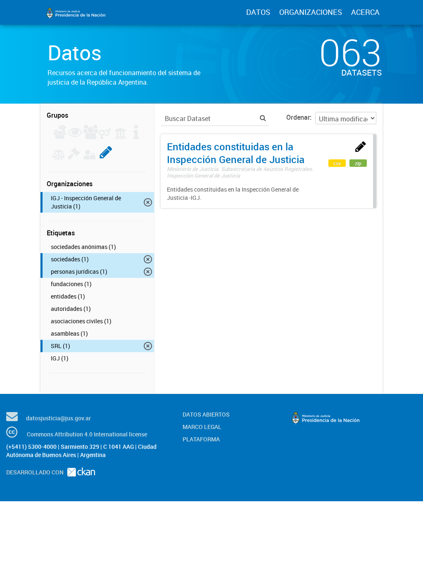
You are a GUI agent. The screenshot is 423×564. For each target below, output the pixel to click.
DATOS (258, 12)
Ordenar (298, 117)
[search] (263, 118)
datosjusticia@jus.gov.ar (58, 418)
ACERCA (365, 12)
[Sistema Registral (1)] (106, 156)
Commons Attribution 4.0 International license (87, 434)
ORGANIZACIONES (310, 12)
